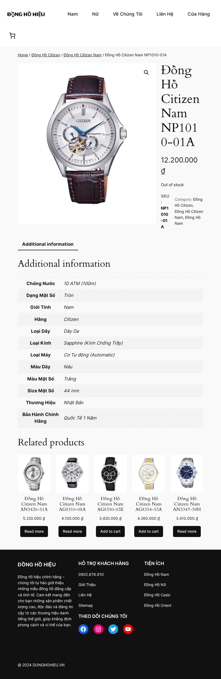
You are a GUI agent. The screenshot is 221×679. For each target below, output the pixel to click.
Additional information (48, 244)
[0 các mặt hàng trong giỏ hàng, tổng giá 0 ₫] (12, 35)
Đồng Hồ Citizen (46, 55)
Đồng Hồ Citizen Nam (83, 55)
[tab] (48, 244)
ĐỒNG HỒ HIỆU (37, 565)
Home (23, 55)
